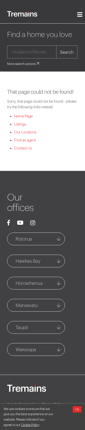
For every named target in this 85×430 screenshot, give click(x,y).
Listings (20, 124)
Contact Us (23, 148)
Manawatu (27, 305)
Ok (77, 409)
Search (67, 52)
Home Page (23, 116)
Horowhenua (29, 283)
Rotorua (24, 239)
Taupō (22, 327)
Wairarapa (26, 349)
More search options (21, 64)
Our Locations (25, 132)
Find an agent (25, 140)
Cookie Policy (30, 425)
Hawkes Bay (28, 261)
